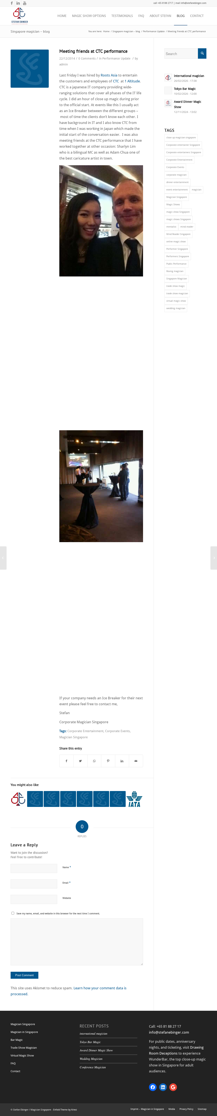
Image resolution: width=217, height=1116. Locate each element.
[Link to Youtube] (24, 3)
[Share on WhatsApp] (94, 761)
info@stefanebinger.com (169, 1032)
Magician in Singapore (24, 1032)
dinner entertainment (177, 182)
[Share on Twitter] (80, 761)
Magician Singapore (73, 737)
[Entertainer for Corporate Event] (68, 799)
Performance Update (116, 58)
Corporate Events (117, 731)
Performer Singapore (177, 249)
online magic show (176, 241)
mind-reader (186, 226)
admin (63, 64)
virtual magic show (176, 301)
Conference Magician (93, 1067)
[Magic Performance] (134, 799)
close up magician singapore (181, 137)
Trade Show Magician (24, 1047)
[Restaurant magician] (35, 799)
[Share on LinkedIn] (122, 761)
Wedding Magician (91, 1059)
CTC (116, 81)
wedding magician (175, 308)
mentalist (171, 226)
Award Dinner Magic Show (96, 1050)
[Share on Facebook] (66, 761)
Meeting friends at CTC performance (93, 51)
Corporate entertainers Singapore (183, 152)
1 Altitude (132, 81)
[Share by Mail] (136, 761)
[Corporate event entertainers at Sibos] (101, 799)
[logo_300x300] (30, 69)
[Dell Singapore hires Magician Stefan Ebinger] (118, 799)
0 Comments (87, 58)
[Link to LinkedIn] (18, 3)
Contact (15, 1071)
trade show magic (175, 286)
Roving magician (174, 271)
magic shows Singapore (178, 219)
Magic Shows (173, 204)
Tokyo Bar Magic (90, 1042)
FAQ (13, 1063)
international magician (93, 1033)
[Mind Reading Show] (18, 799)
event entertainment (177, 189)
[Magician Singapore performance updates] (85, 799)
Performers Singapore (177, 256)
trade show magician (177, 293)
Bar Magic (17, 1039)
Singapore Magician (176, 278)
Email (67, 882)
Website (67, 898)
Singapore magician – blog (30, 31)
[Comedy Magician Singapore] (52, 799)
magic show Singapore (178, 212)
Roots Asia (109, 75)
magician (196, 189)
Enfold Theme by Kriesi (65, 1109)
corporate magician (176, 175)
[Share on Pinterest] (108, 761)
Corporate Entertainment (85, 731)
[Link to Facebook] (12, 3)
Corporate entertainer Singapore (183, 145)
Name (67, 867)
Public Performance (176, 263)
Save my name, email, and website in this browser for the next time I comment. (58, 913)
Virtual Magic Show (22, 1055)
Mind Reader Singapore (178, 234)
